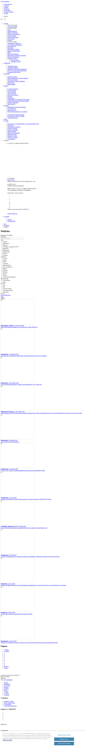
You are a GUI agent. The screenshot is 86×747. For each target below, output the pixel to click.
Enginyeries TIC (11, 46)
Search (6, 16)
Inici (5, 224)
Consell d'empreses (12, 117)
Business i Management (13, 51)
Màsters (5, 268)
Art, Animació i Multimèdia (14, 45)
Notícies (9, 219)
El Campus (7, 73)
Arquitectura (6, 243)
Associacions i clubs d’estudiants (16, 81)
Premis (4, 262)
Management (6, 252)
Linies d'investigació (12, 95)
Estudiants (5, 278)
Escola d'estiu (11, 38)
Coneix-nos (10, 125)
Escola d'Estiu (6, 280)
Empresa (6, 105)
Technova (5, 255)
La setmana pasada (8, 290)
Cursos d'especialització (13, 34)
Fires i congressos (7, 267)
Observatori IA (11, 104)
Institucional (6, 250)
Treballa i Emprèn (12, 76)
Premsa (6, 13)
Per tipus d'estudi (11, 28)
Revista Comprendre (12, 102)
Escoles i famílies (8, 12)
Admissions (7, 63)
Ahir (4, 287)
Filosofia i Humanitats (13, 57)
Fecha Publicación (5, 295)
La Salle (6, 120)
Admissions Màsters (12, 67)
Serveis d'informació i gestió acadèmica (17, 78)
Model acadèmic (11, 131)
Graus (9, 29)
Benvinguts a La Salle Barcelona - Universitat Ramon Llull (23, 124)
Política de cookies (7, 740)
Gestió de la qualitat (12, 130)
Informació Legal (12, 134)
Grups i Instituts (11, 92)
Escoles (5, 275)
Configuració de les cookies (64, 735)
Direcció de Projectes (13, 54)
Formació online (11, 35)
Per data (3, 283)
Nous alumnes (8, 4)
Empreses (6, 9)
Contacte (6, 140)
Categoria (3, 256)
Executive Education (12, 37)
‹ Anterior (6, 651)
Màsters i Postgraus (12, 32)
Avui (4, 285)
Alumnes (6, 5)
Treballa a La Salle (12, 137)
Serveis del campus (12, 79)
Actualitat (6, 216)
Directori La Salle (12, 136)
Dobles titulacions (12, 31)
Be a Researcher (11, 90)
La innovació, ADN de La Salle (15, 116)
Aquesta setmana (7, 288)
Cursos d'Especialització (9, 277)
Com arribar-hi (11, 139)
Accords (5, 258)
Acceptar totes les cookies (64, 743)
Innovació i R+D (11, 110)
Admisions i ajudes (16, 61)
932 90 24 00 (10, 180)
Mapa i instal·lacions (9, 703)
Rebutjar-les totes (64, 739)
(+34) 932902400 (7, 680)
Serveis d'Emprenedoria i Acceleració (17, 111)
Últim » (6, 668)
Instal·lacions (10, 83)
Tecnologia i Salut (12, 58)
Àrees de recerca (11, 93)
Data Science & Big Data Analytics (16, 55)
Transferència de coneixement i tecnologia (18, 99)
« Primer (6, 649)
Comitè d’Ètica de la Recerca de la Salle (18, 101)
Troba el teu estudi (12, 25)
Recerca (6, 86)
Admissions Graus (12, 66)
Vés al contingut (5, 1)
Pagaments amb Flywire (13, 72)
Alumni (6, 7)
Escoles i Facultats (12, 128)
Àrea (2, 240)
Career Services (11, 108)
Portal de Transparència (13, 133)
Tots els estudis (15, 60)
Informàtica (10, 48)
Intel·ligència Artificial (13, 49)
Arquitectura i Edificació (13, 43)
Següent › (6, 666)
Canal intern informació (10, 706)
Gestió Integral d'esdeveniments (15, 114)
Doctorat (9, 40)
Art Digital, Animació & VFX (11, 247)
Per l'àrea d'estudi (12, 42)
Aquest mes (6, 292)
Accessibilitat (7, 704)
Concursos (5, 263)
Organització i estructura (13, 127)
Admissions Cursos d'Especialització (17, 69)
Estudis (6, 23)
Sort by (3, 293)
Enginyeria (5, 248)
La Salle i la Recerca (12, 89)
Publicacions (10, 98)
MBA (8, 52)
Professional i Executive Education (16, 107)
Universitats (7, 10)
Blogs (5, 119)
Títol (2, 296)
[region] (43, 739)
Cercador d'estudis (12, 26)
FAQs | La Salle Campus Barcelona (16, 70)
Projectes (9, 96)
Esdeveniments (11, 84)
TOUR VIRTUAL (12, 213)
